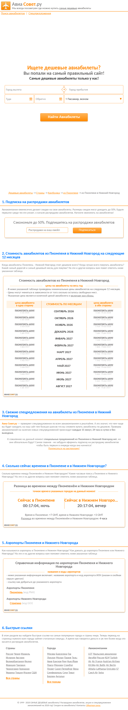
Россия (9, 654)
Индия (28, 661)
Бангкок (57, 661)
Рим (64, 661)
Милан (60, 658)
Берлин (51, 676)
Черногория (12, 669)
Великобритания (15, 661)
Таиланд (20, 665)
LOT (90, 654)
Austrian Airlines (111, 661)
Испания (10, 658)
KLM (107, 658)
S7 (117, 669)
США (34, 673)
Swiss (101, 673)
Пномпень (16, 592)
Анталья (60, 676)
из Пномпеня (70, 193)
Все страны (13, 678)
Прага (50, 665)
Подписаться (87, 230)
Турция (19, 673)
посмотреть (24, 310)
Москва (51, 654)
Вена (76, 669)
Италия (27, 673)
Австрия (20, 658)
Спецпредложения (40, 13)
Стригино (15, 603)
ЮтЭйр (92, 665)
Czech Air (93, 673)
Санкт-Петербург (64, 669)
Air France (97, 661)
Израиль (25, 654)
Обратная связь (93, 705)
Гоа (69, 654)
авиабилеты (51, 6)
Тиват (71, 673)
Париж (67, 658)
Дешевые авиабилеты (20, 193)
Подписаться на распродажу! (64, 448)
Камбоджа (54, 193)
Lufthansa (101, 669)
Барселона (61, 654)
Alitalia (92, 669)
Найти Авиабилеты (64, 117)
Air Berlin (111, 665)
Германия (24, 669)
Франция (11, 665)
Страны (40, 193)
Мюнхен (58, 665)
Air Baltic (101, 665)
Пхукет (50, 669)
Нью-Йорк (72, 661)
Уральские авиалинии (105, 654)
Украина (10, 673)
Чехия (17, 654)
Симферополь (54, 673)
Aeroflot (92, 658)
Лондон (51, 658)
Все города (54, 682)
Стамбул (68, 665)
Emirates (111, 669)
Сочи (65, 673)
